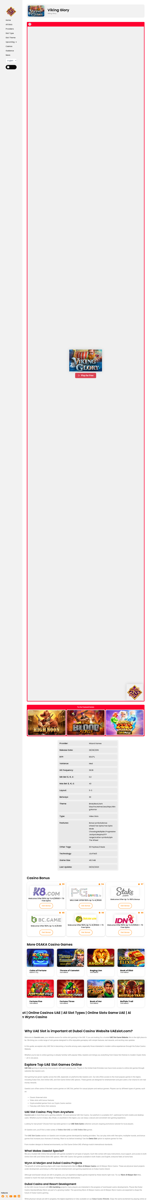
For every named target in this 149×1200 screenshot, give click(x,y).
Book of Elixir (126, 970)
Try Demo (46, 722)
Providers (10, 29)
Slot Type (10, 33)
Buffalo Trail (126, 1001)
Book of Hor (96, 1001)
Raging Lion (96, 970)
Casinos (9, 46)
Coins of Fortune (38, 970)
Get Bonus (46, 905)
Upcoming (10, 42)
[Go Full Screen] (29, 24)
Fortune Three (67, 1001)
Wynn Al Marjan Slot (129, 1175)
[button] (85, 360)
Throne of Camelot (69, 970)
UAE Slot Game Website (119, 1037)
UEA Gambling (54, 1187)
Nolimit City (34, 972)
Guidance (10, 50)
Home (8, 20)
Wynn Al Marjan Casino (87, 1166)
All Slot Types (74, 1012)
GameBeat (64, 972)
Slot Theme (10, 37)
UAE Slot (28, 1068)
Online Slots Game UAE (106, 1012)
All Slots (9, 24)
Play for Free (87, 375)
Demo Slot (93, 1139)
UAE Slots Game (77, 1124)
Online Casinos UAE (44, 1012)
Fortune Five (36, 1001)
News (8, 55)
